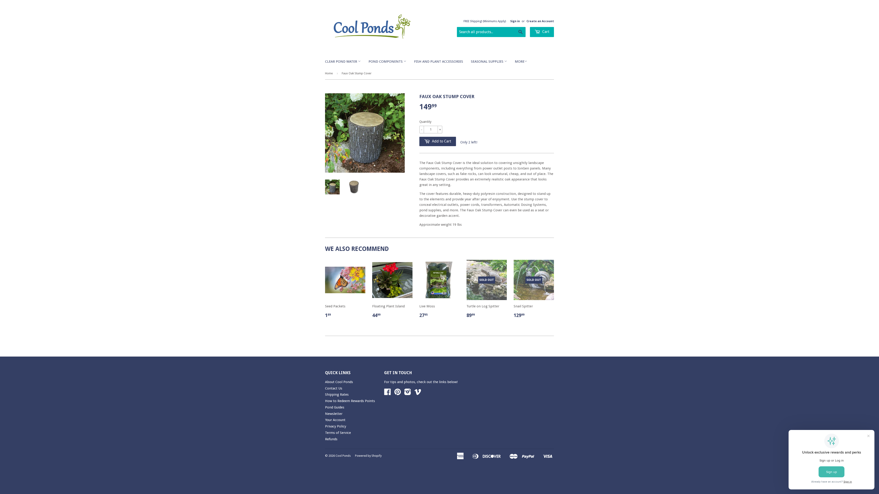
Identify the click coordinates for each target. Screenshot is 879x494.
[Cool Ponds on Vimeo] (417, 393)
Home (329, 73)
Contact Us (333, 388)
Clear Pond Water (341, 61)
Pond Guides (334, 407)
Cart (545, 32)
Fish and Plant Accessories (438, 61)
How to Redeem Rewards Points (350, 401)
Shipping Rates (337, 394)
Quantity (425, 122)
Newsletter (333, 414)
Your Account (335, 420)
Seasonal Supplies (487, 61)
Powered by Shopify (368, 455)
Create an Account (540, 21)
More (519, 61)
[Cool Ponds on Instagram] (407, 393)
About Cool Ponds (339, 382)
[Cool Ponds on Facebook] (387, 393)
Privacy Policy (335, 426)
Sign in (515, 21)
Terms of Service (338, 433)
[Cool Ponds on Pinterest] (397, 393)
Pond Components (386, 61)
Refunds (331, 439)
